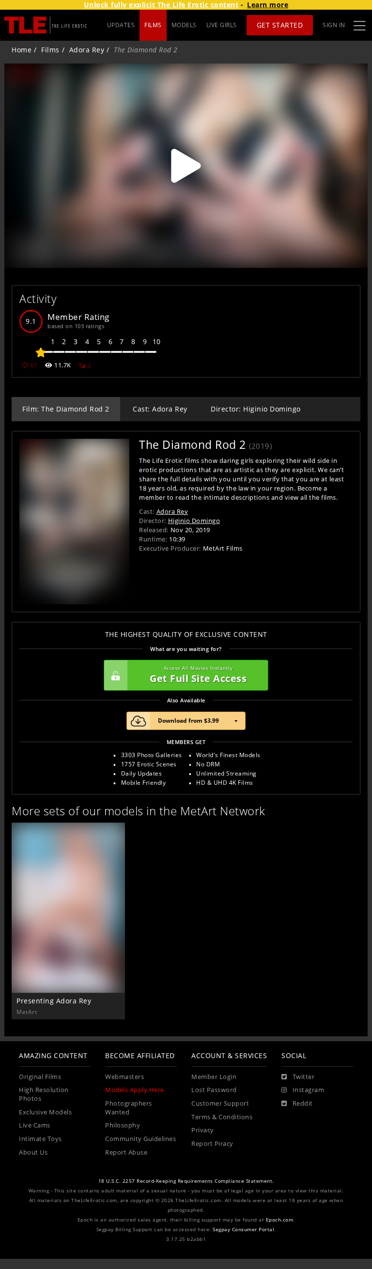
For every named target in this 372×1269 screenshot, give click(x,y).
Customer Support (220, 1103)
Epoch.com (280, 1220)
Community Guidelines (140, 1139)
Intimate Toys (40, 1139)
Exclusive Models (45, 1112)
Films (50, 49)
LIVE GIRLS (221, 25)
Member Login (213, 1077)
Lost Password (214, 1090)
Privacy (202, 1130)
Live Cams (34, 1125)
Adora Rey (87, 49)
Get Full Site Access (198, 675)
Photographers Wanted (128, 1107)
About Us (33, 1152)
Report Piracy (212, 1144)
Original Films (40, 1077)
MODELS (184, 25)
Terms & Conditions (221, 1117)
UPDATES (121, 25)
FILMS (153, 25)
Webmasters (124, 1077)
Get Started (280, 25)
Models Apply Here (134, 1090)
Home (21, 49)
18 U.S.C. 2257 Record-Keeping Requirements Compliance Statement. (186, 1181)
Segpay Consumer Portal (243, 1229)
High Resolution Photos (44, 1094)
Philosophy (122, 1125)
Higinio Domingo (194, 520)
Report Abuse (126, 1152)
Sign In (334, 25)
